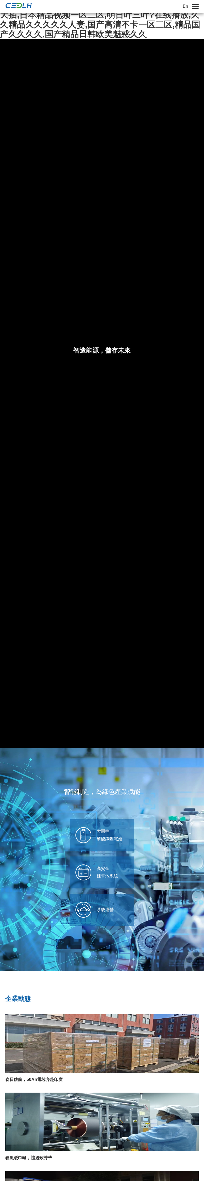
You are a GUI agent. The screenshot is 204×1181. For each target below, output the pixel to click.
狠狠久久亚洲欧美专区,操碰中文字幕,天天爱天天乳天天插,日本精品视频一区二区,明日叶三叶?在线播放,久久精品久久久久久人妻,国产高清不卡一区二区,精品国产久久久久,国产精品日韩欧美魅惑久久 (100, 19)
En (185, 6)
